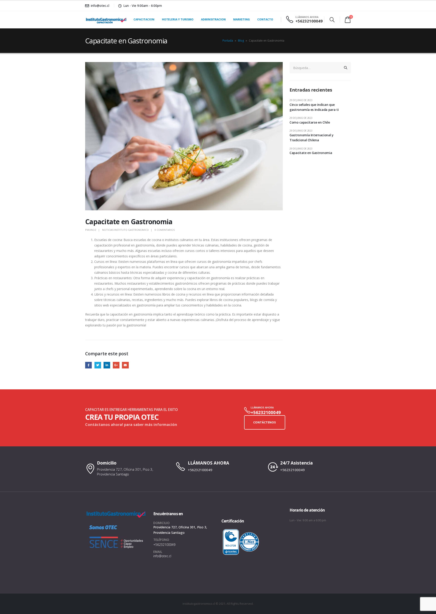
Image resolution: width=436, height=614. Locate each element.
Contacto (265, 19)
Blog (241, 40)
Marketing (241, 19)
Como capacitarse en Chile (310, 122)
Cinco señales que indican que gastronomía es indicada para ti (314, 107)
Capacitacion (144, 19)
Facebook (88, 365)
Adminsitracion (213, 19)
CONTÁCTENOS (264, 422)
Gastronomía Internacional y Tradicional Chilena (312, 137)
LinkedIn (107, 365)
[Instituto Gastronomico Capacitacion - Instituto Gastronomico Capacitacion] (99, 20)
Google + (116, 365)
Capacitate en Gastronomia (311, 153)
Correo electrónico (125, 365)
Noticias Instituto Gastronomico (125, 229)
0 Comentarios (165, 229)
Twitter (97, 365)
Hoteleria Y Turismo (177, 19)
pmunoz (90, 229)
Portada (228, 40)
